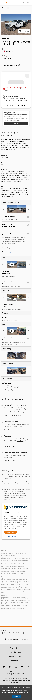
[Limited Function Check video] (28, 282)
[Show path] (8, 8)
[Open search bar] (24, 2)
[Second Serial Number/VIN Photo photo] (28, 225)
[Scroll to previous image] (3, 209)
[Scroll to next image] (29, 209)
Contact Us (24, 639)
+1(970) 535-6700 (9, 461)
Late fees (20, 441)
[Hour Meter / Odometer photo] (28, 233)
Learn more (12, 536)
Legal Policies (21, 672)
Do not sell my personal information (16, 673)
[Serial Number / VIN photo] (28, 217)
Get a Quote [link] (10, 532)
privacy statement (20, 692)
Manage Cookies (6, 692)
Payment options (9, 446)
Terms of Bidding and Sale (12, 415)
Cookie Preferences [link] (16, 675)
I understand (16, 696)
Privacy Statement (10, 672)
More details (8, 430)
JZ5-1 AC (8, 252)
